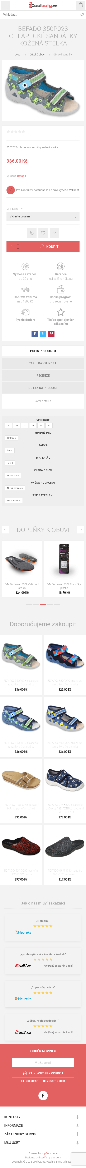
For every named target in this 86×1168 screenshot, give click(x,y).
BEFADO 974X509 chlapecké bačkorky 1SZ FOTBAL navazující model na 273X (65, 809)
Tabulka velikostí (43, 363)
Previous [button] (5, 529)
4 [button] (50, 604)
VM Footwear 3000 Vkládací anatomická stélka (64, 586)
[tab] (43, 351)
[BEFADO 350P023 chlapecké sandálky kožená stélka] (21, 656)
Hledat (82, 14)
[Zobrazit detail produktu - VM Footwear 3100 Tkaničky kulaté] (22, 560)
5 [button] (57, 604)
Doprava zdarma (25, 294)
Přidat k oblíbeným (43, 233)
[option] (22, 570)
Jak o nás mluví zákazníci (43, 903)
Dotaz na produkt (43, 388)
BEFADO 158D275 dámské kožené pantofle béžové (21, 807)
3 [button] (43, 604)
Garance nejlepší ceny (32, 233)
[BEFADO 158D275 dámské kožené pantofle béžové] (21, 780)
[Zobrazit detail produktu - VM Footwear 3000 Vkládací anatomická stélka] (64, 560)
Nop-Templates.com (50, 1157)
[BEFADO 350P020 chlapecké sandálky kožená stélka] (65, 718)
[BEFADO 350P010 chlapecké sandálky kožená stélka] (65, 656)
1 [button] (29, 604)
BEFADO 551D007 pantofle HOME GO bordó (21, 872)
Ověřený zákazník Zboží (58, 965)
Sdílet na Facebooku (35, 334)
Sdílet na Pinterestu (51, 334)
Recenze (43, 375)
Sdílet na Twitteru (43, 334)
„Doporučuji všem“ (43, 987)
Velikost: (13, 209)
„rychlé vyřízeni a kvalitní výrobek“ (43, 954)
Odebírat (31, 1081)
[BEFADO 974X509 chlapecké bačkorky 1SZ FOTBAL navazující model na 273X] (65, 780)
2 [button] (36, 604)
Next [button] (80, 529)
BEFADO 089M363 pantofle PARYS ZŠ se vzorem (65, 872)
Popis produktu (43, 351)
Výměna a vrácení (25, 271)
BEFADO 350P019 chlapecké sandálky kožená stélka (21, 745)
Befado (21, 175)
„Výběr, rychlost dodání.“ (43, 1020)
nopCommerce (49, 1153)
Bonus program (60, 294)
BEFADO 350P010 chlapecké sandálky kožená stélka (64, 683)
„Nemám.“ (42, 920)
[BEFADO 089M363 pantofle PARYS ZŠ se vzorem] (65, 846)
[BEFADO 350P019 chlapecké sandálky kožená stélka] (21, 718)
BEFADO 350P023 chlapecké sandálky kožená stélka (21, 683)
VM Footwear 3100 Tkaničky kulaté (22, 586)
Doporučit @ (54, 233)
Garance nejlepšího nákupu (60, 271)
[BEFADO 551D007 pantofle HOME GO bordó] (21, 846)
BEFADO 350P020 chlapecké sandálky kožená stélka (64, 745)
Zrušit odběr (56, 1081)
